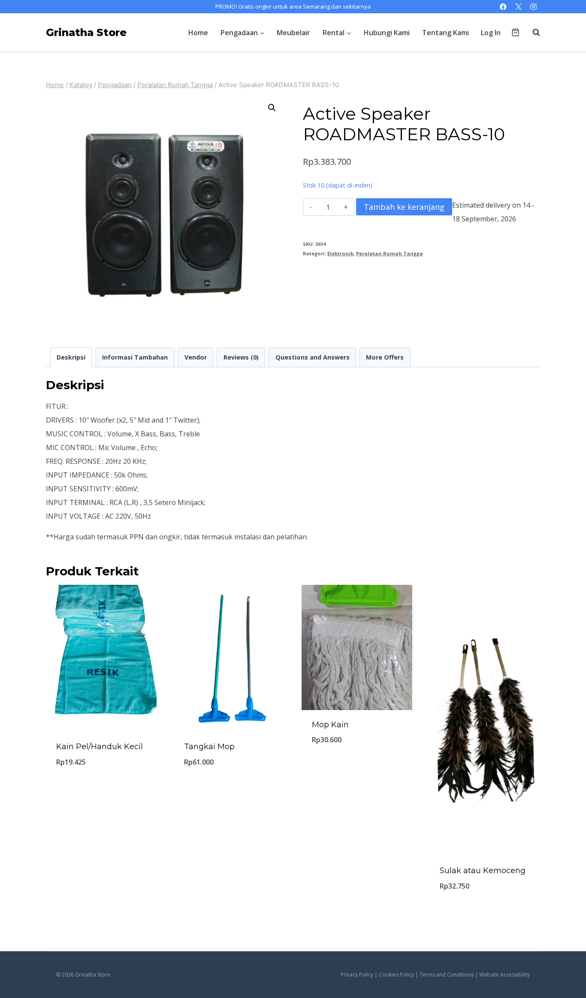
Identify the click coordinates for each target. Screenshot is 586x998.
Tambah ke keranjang (404, 207)
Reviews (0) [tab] (241, 357)
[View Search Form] (532, 32)
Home (198, 32)
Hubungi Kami (387, 32)
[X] (518, 6)
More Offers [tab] (385, 357)
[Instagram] (533, 6)
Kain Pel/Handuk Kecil (99, 746)
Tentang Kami (445, 32)
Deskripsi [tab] (71, 357)
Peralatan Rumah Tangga (389, 253)
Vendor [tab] (195, 357)
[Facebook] (503, 6)
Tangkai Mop (209, 746)
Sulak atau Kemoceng (483, 870)
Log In (491, 32)
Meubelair (293, 32)
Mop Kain (330, 724)
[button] (272, 107)
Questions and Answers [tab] (312, 357)
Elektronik (340, 253)
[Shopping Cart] (515, 32)
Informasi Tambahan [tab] (135, 357)
